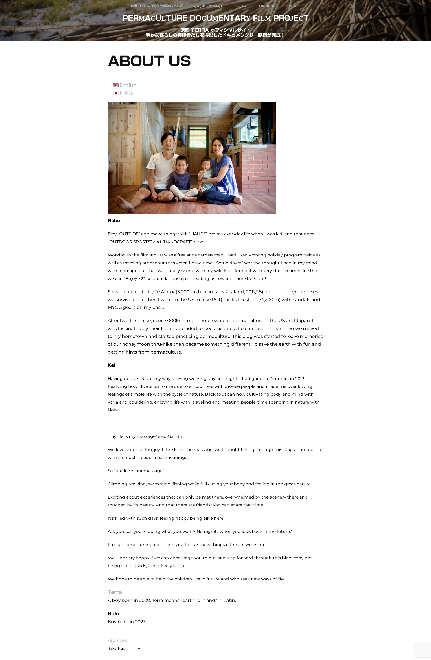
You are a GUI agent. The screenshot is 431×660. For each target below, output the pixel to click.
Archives (117, 640)
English (128, 85)
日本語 (126, 93)
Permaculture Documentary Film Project (216, 18)
